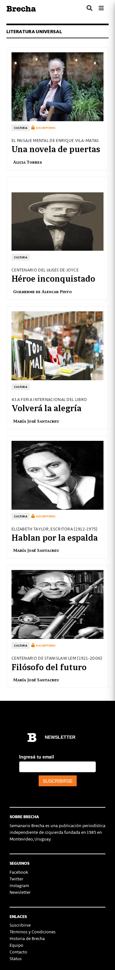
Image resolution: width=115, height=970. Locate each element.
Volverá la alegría (46, 407)
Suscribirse (20, 925)
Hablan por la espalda (55, 536)
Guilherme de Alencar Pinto (42, 291)
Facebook (19, 872)
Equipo (16, 945)
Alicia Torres (27, 162)
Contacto (18, 952)
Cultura (20, 128)
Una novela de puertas (56, 148)
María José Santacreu (36, 421)
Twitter (16, 879)
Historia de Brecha (27, 938)
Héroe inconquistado (53, 277)
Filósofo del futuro (49, 666)
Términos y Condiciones (33, 932)
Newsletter (20, 892)
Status (16, 958)
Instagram (19, 885)
